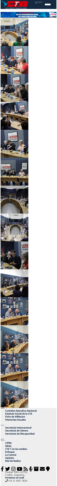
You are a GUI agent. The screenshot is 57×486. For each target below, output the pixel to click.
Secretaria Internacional (18, 428)
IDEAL (8, 446)
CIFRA (8, 443)
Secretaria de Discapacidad (20, 434)
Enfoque (10, 452)
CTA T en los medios (16, 449)
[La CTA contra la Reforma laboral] (28, 15)
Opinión (9, 458)
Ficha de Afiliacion (15, 417)
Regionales (2, 439)
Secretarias (2, 425)
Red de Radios (13, 461)
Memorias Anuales (15, 420)
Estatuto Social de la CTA (18, 414)
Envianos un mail (14, 478)
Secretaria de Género (16, 431)
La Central (10, 455)
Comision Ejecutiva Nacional (21, 411)
